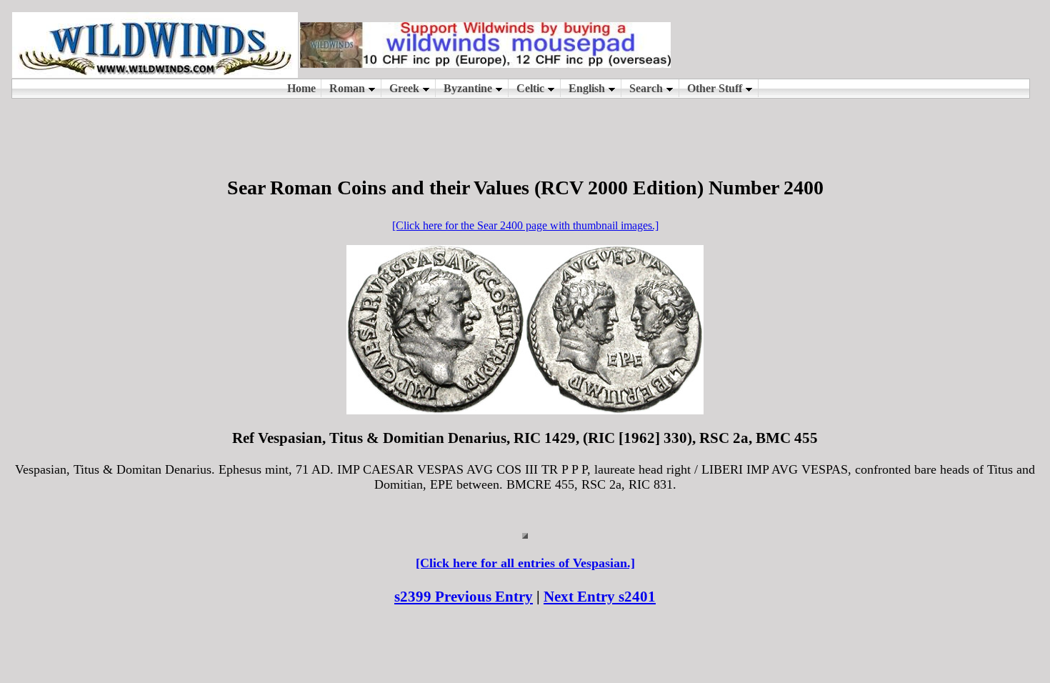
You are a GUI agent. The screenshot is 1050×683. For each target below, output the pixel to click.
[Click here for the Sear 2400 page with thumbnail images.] (525, 225)
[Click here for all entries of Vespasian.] (525, 563)
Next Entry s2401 (600, 596)
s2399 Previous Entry (463, 596)
